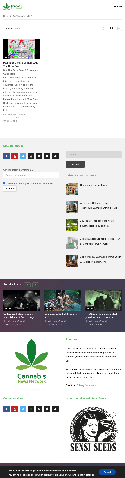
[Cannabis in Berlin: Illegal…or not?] (62, 300)
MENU (120, 6)
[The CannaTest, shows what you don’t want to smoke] (103, 300)
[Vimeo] (39, 156)
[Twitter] (23, 156)
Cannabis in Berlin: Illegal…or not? (61, 316)
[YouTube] (14, 156)
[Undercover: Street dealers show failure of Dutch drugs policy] (21, 300)
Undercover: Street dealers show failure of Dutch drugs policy (19, 316)
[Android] (55, 156)
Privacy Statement (86, 385)
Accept (107, 472)
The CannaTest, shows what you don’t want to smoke (101, 316)
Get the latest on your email (18, 169)
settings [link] (90, 474)
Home (6, 16)
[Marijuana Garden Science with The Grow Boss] (21, 49)
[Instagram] (31, 156)
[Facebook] (6, 156)
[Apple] (47, 156)
